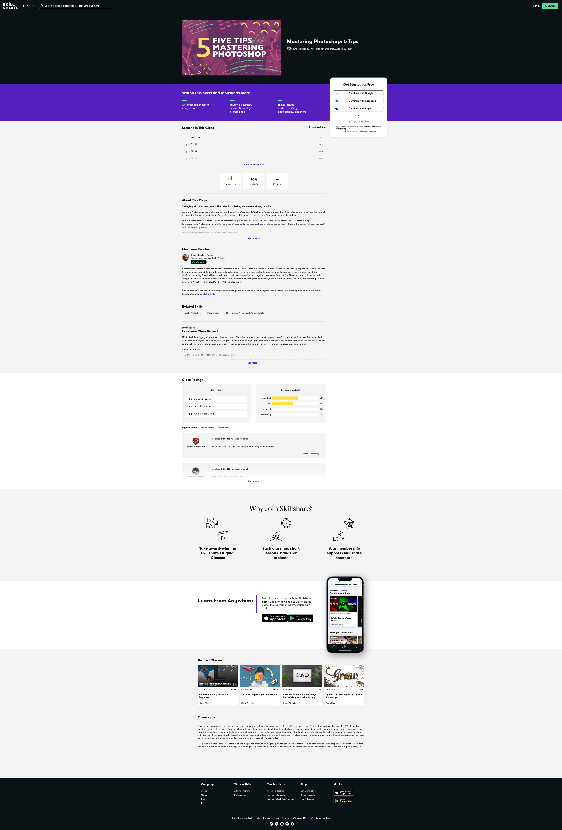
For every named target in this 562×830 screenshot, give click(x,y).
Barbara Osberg (196, 476)
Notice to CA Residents (320, 818)
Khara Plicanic (202, 255)
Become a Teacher (275, 791)
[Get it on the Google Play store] (301, 618)
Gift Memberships (308, 791)
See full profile (207, 294)
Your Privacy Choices (292, 818)
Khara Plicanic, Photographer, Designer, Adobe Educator (322, 49)
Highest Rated (189, 427)
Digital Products (307, 795)
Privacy (266, 818)
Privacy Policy (340, 129)
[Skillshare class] (218, 676)
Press (203, 799)
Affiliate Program (242, 791)
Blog (203, 803)
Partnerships (240, 795)
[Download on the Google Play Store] (347, 801)
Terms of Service (371, 127)
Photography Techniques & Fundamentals (245, 313)
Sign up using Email (358, 121)
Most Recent (222, 427)
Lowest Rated (206, 427)
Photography (213, 313)
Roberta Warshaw (196, 446)
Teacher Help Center (276, 795)
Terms (276, 818)
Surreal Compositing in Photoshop (259, 694)
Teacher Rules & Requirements (280, 799)
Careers (204, 795)
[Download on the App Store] (274, 618)
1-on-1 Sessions (307, 799)
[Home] (10, 6)
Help (258, 818)
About (204, 791)
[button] (33, 5)
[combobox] (75, 6)
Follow (210, 255)
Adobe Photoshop (193, 313)
